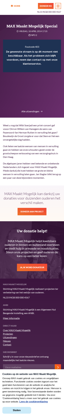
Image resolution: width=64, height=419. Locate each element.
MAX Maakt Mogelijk (6, 6)
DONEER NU (46, 6)
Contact (7, 344)
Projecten (8, 333)
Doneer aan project (32, 211)
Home (17, 6)
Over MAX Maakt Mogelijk (17, 330)
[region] (32, 56)
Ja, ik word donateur (32, 267)
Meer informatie (11, 318)
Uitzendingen (10, 337)
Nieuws (7, 340)
